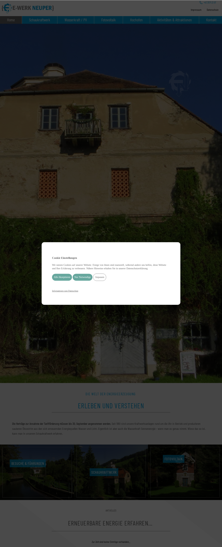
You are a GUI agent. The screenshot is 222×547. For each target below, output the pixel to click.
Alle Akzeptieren (62, 277)
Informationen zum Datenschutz (65, 291)
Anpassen (99, 277)
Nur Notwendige (82, 277)
